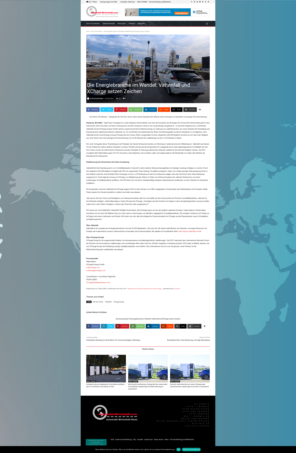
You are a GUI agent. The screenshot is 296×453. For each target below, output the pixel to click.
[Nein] (293, 449)
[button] (207, 23)
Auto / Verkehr (91, 381)
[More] (199, 109)
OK (178, 449)
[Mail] (200, 1)
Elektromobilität (103, 79)
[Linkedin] (197, 1)
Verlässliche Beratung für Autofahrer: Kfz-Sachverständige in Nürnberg (113, 340)
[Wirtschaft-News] (88, 98)
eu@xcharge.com (93, 267)
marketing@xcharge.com (95, 270)
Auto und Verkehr (96, 31)
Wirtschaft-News (97, 98)
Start (87, 31)
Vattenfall (108, 302)
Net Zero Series (98, 302)
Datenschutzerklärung (191, 449)
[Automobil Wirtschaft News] (115, 413)
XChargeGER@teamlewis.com (98, 282)
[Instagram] (194, 1)
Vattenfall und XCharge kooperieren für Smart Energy (144, 288)
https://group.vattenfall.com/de (190, 231)
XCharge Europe (119, 302)
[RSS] (202, 1)
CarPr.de (177, 288)
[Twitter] (205, 1)
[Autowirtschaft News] (102, 12)
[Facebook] (191, 1)
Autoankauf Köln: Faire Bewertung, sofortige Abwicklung (188, 340)
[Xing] (208, 1)
